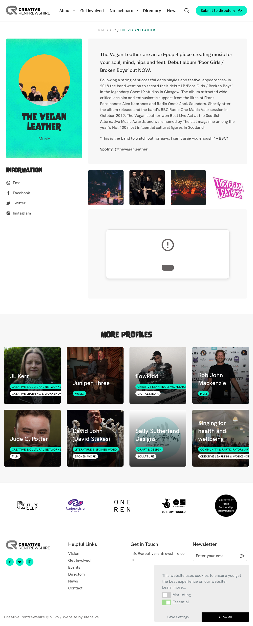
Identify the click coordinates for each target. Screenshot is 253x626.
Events (74, 567)
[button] (166, 595)
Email (17, 182)
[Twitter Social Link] (20, 562)
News (73, 581)
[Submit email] (241, 555)
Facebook (21, 192)
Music (44, 139)
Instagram (22, 213)
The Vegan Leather (137, 30)
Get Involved (79, 560)
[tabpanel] (28, 506)
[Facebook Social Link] (10, 562)
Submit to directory (218, 10)
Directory (107, 30)
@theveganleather (131, 149)
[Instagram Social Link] (30, 562)
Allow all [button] (225, 617)
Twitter (19, 203)
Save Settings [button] (178, 617)
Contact (75, 588)
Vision (73, 553)
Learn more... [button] (174, 587)
